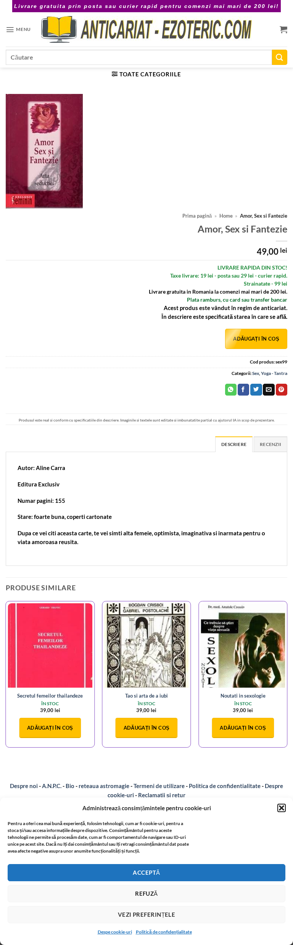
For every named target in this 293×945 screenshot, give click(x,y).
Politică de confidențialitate (164, 932)
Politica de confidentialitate (225, 785)
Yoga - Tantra (274, 373)
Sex (255, 373)
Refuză (146, 893)
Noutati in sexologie (243, 696)
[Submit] (279, 57)
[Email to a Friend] (268, 390)
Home (226, 216)
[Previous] (6, 677)
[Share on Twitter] (256, 390)
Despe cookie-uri (115, 932)
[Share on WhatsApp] (231, 390)
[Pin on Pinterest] (281, 390)
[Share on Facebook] (243, 390)
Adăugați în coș (256, 339)
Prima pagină (197, 216)
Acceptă (146, 872)
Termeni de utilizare (159, 785)
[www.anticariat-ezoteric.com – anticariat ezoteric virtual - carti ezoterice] (146, 29)
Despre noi (24, 785)
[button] (281, 808)
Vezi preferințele (146, 914)
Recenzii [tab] (270, 444)
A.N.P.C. (51, 785)
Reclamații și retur (161, 795)
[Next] (287, 677)
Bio (70, 785)
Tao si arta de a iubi (146, 696)
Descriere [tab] (233, 444)
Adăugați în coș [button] (50, 728)
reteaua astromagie (104, 785)
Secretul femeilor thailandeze (50, 696)
